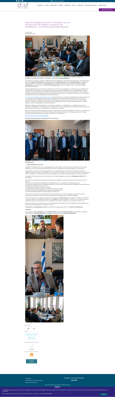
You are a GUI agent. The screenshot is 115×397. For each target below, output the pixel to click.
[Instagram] (20, 1)
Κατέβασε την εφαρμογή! (58, 1)
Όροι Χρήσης (49, 393)
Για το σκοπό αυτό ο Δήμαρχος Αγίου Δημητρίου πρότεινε (38, 97)
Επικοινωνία (68, 5)
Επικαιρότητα (40, 5)
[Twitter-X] (18, 1)
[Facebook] (16, 1)
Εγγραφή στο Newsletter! (31, 382)
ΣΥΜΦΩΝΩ (103, 394)
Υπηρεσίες (60, 5)
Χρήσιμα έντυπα (102, 5)
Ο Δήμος (47, 5)
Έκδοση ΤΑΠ (81, 5)
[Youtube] (22, 1)
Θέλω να (74, 5)
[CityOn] (52, 1)
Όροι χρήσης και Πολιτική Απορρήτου (34, 380)
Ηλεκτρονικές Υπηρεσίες (91, 5)
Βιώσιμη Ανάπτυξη (31, 361)
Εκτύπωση (32, 338)
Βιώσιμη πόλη (53, 5)
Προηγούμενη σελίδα (32, 334)
